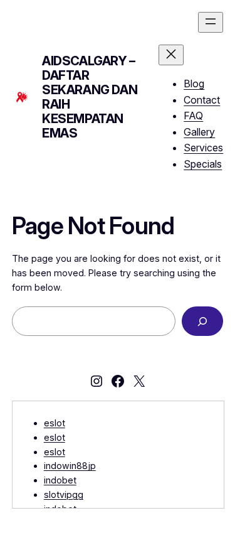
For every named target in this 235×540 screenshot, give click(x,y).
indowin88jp (70, 465)
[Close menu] (171, 55)
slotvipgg (63, 494)
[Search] (202, 321)
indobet (60, 480)
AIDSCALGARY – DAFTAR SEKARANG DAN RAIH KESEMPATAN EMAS (89, 97)
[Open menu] (210, 22)
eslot (54, 423)
